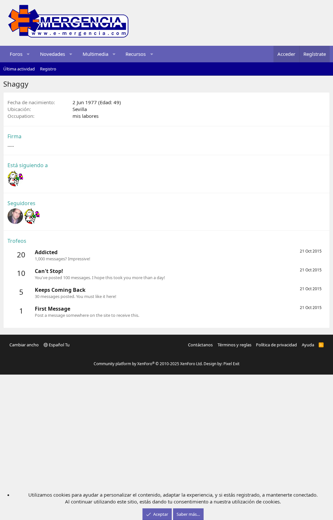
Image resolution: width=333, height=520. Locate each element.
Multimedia (95, 54)
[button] (28, 54)
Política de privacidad (276, 345)
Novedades (52, 54)
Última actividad (19, 69)
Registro (48, 69)
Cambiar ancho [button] (24, 345)
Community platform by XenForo (148, 363)
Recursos (136, 54)
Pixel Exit (231, 363)
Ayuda (308, 345)
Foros (16, 54)
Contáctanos (200, 345)
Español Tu (59, 345)
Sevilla (80, 109)
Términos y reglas (234, 345)
